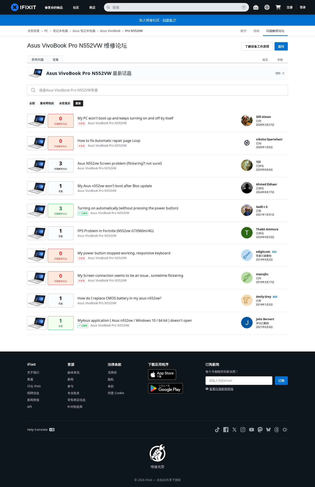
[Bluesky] (268, 429)
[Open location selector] (267, 7)
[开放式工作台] (256, 7)
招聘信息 (33, 393)
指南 (257, 31)
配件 (244, 31)
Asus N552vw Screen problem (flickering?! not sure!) (120, 163)
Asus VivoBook (110, 31)
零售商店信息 (77, 400)
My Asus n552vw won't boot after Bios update (115, 185)
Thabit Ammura (267, 229)
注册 (290, 7)
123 (258, 162)
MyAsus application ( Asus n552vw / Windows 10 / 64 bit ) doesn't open (135, 320)
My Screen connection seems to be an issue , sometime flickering (130, 275)
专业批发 (74, 393)
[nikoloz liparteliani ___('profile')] (247, 143)
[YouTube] (251, 429)
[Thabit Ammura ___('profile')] (247, 232)
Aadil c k (262, 207)
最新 (78, 103)
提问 (281, 46)
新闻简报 (33, 400)
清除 (277, 73)
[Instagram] (243, 429)
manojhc (262, 274)
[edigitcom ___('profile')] (247, 255)
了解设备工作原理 (257, 46)
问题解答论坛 (275, 31)
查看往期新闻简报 (221, 389)
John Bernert (265, 319)
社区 (76, 7)
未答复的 (64, 103)
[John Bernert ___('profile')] (247, 322)
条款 (111, 386)
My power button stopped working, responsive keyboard (124, 253)
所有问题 (38, 59)
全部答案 (34, 31)
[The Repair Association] (285, 429)
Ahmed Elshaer (266, 184)
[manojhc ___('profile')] (247, 277)
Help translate (37, 429)
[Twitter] (234, 429)
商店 (92, 7)
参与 (71, 386)
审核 (280, 59)
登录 (303, 7)
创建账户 (169, 20)
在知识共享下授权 (169, 480)
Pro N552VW (134, 31)
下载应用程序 (158, 364)
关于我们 (33, 372)
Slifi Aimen (263, 117)
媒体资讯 (74, 372)
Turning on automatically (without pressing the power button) (128, 208)
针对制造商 (75, 407)
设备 (56, 59)
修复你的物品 (54, 7)
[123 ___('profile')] (247, 165)
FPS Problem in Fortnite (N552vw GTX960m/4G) (116, 230)
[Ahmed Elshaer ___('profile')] (247, 188)
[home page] (23, 7)
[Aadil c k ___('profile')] (247, 210)
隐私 (111, 379)
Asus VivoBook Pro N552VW (107, 123)
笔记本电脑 (60, 31)
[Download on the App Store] (162, 374)
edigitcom (263, 252)
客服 (30, 379)
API (29, 407)
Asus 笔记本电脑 (84, 31)
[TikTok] (217, 429)
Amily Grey (263, 297)
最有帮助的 (47, 103)
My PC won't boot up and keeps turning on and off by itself (125, 118)
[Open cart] (278, 7)
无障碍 (112, 372)
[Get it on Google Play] (165, 388)
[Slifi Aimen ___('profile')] (247, 120)
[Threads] (276, 429)
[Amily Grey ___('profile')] (247, 300)
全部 (32, 103)
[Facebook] (225, 429)
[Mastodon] (260, 429)
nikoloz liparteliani (269, 139)
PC (46, 31)
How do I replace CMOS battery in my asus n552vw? (119, 298)
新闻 (71, 379)
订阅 (281, 380)
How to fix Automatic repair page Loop (109, 140)
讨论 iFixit (34, 386)
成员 (265, 59)
